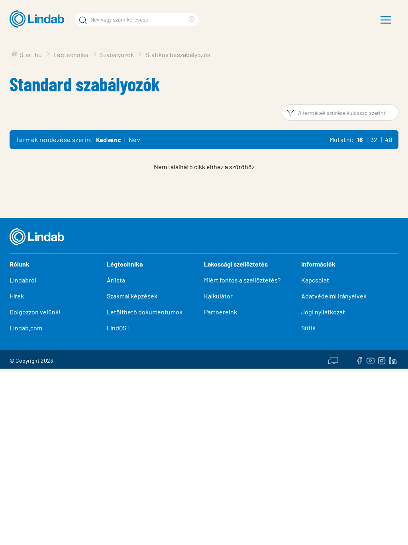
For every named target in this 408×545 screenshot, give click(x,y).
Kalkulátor (218, 296)
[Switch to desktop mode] (333, 359)
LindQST (118, 328)
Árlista (116, 280)
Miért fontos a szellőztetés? (242, 280)
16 (360, 139)
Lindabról (23, 280)
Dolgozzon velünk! (35, 312)
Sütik (308, 328)
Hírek (17, 296)
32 (374, 139)
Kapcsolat (315, 280)
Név (134, 139)
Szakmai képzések (132, 296)
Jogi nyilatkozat (323, 312)
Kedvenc (109, 139)
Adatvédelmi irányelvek (334, 296)
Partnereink (220, 312)
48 (388, 139)
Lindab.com (26, 328)
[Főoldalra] (39, 19)
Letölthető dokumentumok (144, 312)
